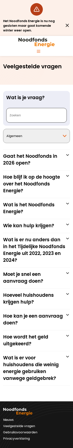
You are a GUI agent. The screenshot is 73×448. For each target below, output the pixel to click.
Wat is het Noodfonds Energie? (29, 208)
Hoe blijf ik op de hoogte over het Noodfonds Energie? (31, 184)
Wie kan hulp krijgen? (28, 225)
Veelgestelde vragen (19, 426)
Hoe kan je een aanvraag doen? (33, 319)
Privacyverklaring (16, 438)
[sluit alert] (67, 26)
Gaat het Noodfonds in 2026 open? (30, 159)
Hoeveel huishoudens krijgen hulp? (28, 298)
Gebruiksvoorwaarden (20, 432)
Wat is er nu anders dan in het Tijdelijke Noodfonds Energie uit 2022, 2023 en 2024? (34, 249)
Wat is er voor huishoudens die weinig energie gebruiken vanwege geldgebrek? (31, 367)
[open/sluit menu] (38, 51)
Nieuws (8, 420)
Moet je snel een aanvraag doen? (23, 277)
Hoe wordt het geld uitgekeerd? (25, 340)
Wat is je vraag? (25, 97)
